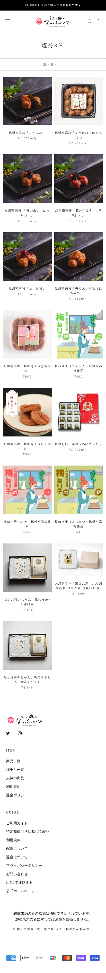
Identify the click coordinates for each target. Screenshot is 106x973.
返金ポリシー (17, 795)
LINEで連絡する (19, 883)
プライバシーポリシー (24, 866)
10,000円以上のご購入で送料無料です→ (53, 5)
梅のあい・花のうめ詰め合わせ (78, 443)
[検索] (90, 21)
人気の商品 (15, 778)
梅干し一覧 (15, 770)
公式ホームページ (20, 891)
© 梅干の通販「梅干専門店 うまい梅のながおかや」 (53, 929)
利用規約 (13, 787)
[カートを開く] (99, 21)
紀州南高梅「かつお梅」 (27, 288)
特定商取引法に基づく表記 (27, 832)
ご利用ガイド (17, 823)
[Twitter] (8, 733)
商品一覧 (13, 761)
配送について (17, 849)
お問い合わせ (17, 874)
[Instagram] (20, 733)
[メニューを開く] (7, 21)
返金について (17, 857)
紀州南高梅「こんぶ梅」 (27, 132)
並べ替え (51, 64)
